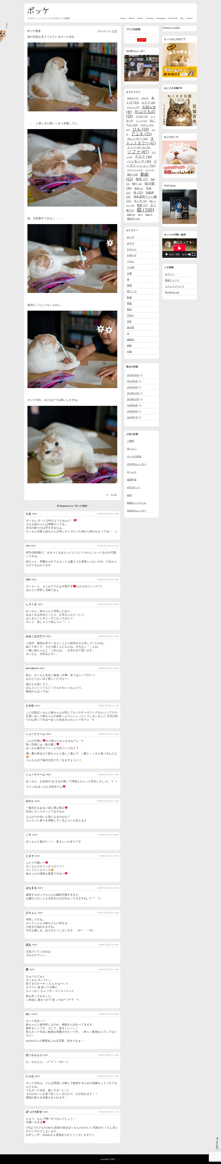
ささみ (142, 116)
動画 (129, 297)
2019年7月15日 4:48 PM (108, 835)
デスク (143, 157)
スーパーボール (138, 147)
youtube (150, 18)
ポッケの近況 (134, 456)
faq (181, 18)
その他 (130, 267)
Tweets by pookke (171, 27)
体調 (129, 285)
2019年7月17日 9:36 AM (108, 969)
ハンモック (139, 161)
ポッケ (38, 10)
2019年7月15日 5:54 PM (108, 856)
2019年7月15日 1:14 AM (108, 636)
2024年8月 (132, 411)
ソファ (138, 151)
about (123, 18)
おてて (148, 102)
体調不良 (132, 479)
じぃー (141, 120)
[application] (179, 248)
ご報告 (130, 441)
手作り (130, 315)
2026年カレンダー (136, 510)
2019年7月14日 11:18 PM (108, 604)
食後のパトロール (136, 503)
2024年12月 (133, 393)
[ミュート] (189, 254)
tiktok (131, 18)
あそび (130, 243)
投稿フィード (172, 280)
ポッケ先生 (34, 30)
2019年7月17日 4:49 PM (108, 1014)
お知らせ (132, 255)
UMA (144, 98)
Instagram (161, 18)
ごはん (130, 261)
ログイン (170, 274)
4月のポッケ (133, 487)
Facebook (172, 18)
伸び (132, 174)
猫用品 (130, 339)
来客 (138, 188)
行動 (129, 351)
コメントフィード (174, 286)
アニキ (114, 494)
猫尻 (142, 205)
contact (189, 18)
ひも (141, 129)
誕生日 (133, 218)
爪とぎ (140, 201)
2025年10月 (133, 375)
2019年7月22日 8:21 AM (108, 1112)
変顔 (129, 309)
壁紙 (129, 303)
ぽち (28, 944)
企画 (129, 273)
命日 (129, 495)
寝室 (142, 179)
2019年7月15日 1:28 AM (108, 668)
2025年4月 (132, 387)
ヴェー (149, 170)
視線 (149, 215)
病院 (129, 345)
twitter (140, 18)
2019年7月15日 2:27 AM (108, 706)
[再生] (167, 254)
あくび (130, 237)
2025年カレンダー (136, 464)
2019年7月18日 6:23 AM (108, 1055)
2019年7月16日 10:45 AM (108, 913)
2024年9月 (132, 405)
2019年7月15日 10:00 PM (108, 888)
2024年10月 (133, 399)
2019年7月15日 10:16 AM (108, 801)
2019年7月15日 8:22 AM (108, 774)
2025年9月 (132, 381)
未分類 (130, 327)
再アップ (132, 291)
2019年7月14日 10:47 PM (108, 546)
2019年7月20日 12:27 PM (108, 1076)
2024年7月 (132, 417)
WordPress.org (172, 292)
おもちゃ (133, 107)
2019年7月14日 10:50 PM (108, 579)
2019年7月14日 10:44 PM (108, 514)
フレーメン (135, 170)
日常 (114, 31)
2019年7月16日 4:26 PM (108, 945)
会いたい (132, 448)
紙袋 (131, 214)
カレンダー (137, 138)
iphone (132, 98)
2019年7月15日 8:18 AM (108, 734)
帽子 (137, 183)
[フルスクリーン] (193, 254)
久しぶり (132, 472)
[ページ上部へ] (217, 1149)
